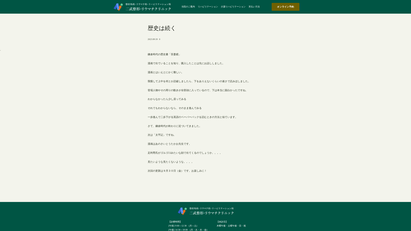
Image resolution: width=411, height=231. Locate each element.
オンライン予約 (285, 6)
